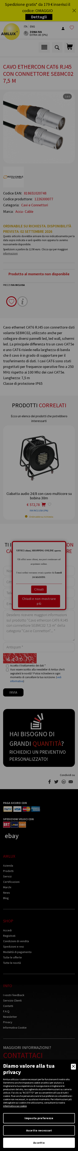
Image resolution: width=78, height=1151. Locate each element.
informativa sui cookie (15, 1105)
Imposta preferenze (39, 1118)
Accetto (39, 1143)
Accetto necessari (39, 1130)
